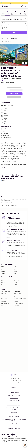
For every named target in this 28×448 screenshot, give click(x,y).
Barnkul (2, 305)
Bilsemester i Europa (5, 303)
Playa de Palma (17, 280)
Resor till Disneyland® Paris (6, 296)
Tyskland (3, 271)
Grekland (16, 269)
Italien (15, 268)
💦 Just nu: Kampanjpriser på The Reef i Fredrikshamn (14, 3)
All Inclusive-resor (18, 293)
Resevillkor (14, 387)
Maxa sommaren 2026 (5, 291)
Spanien (2, 266)
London (16, 282)
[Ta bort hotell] (25, 19)
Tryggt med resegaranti (14, 395)
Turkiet (2, 268)
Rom (2, 284)
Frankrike (3, 269)
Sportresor (3, 301)
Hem (2, 38)
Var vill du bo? (5, 17)
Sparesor (16, 301)
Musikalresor (17, 305)
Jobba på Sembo (14, 392)
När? (3, 22)
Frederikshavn (4, 286)
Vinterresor (3, 293)
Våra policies (14, 412)
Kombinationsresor (5, 295)
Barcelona (3, 282)
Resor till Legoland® (18, 295)
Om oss (14, 390)
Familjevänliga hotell (18, 303)
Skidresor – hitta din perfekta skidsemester (20, 299)
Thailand (3, 273)
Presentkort (14, 423)
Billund (15, 279)
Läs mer (3, 139)
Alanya (2, 279)
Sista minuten (17, 291)
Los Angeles (14, 38)
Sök (14, 32)
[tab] (3, 13)
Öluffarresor (16, 296)
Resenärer (4, 27)
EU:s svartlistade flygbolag (14, 405)
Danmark (16, 266)
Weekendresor (4, 298)
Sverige (15, 271)
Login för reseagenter (14, 400)
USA (7, 38)
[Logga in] (22, 6)
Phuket (15, 284)
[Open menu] (25, 6)
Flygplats (7, 90)
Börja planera (14, 93)
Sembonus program (14, 416)
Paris (2, 280)
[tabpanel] (14, 25)
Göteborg (16, 286)
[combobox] (13, 19)
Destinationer (14, 398)
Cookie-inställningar (15, 428)
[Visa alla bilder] (24, 63)
